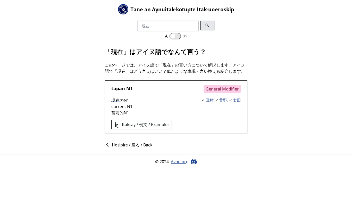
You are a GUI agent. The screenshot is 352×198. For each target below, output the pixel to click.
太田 (237, 100)
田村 (209, 100)
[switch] (175, 36)
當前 (115, 113)
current (118, 106)
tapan (118, 88)
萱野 (223, 100)
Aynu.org (180, 161)
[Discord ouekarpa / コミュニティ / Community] (194, 162)
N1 (129, 88)
